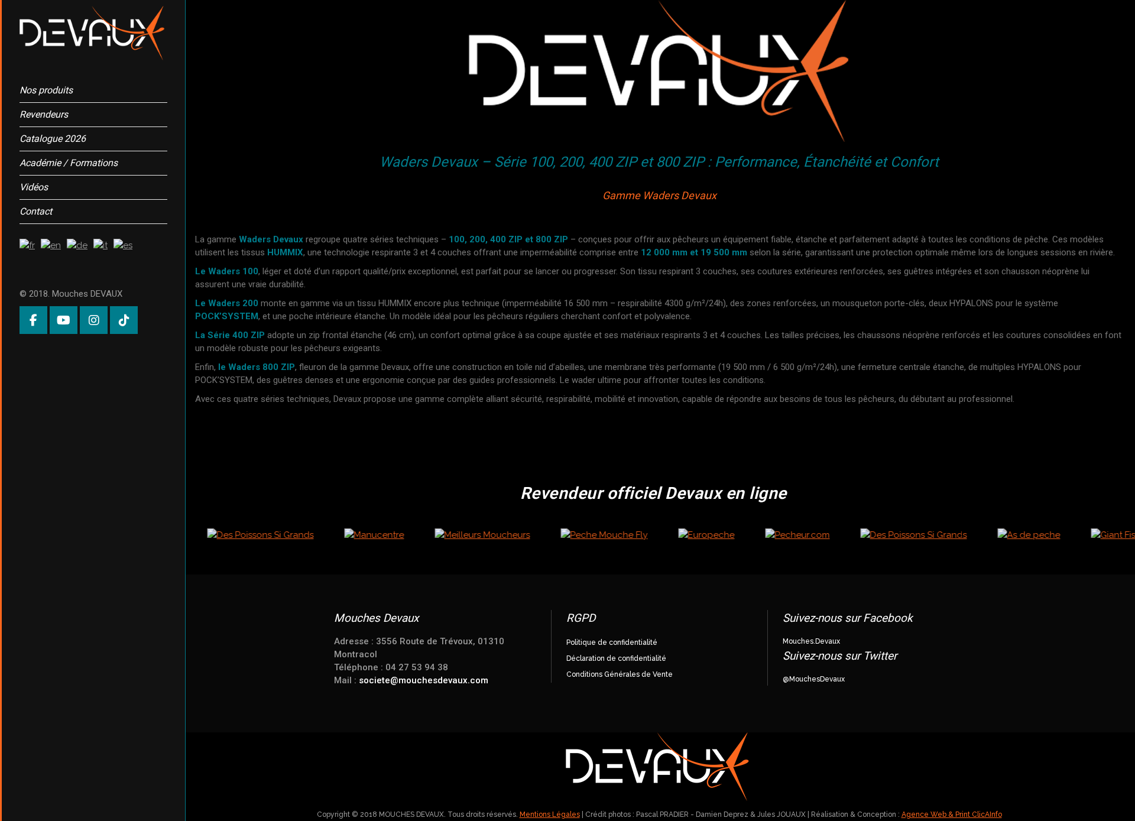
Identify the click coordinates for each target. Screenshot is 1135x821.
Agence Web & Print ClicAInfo (951, 814)
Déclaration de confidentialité (616, 658)
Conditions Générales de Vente (619, 674)
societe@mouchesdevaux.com (423, 680)
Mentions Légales (550, 814)
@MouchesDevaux (814, 679)
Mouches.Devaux (811, 641)
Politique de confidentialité (611, 642)
